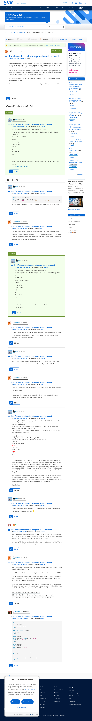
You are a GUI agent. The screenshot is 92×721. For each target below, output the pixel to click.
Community (9, 8)
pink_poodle (18, 611)
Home (5, 32)
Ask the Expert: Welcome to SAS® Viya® (76, 149)
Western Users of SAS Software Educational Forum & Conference (75, 100)
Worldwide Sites (76, 3)
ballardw (17, 525)
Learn (18, 8)
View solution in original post (20, 166)
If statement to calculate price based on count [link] (40, 32)
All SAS (65, 3)
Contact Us (80, 3)
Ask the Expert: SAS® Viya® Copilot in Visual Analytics (75, 114)
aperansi (14, 51)
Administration (60, 8)
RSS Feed (45, 39)
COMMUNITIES (21, 3)
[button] (6, 56)
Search (72, 3)
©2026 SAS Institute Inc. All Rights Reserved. (54, 715)
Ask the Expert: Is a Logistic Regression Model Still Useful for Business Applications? (75, 126)
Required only (27, 702)
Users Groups (73, 108)
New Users (22, 32)
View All (80, 174)
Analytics (39, 8)
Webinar (72, 94)
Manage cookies (21, 708)
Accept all (15, 702)
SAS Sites (85, 3)
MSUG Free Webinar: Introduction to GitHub (75, 162)
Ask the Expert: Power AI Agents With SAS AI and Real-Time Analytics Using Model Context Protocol (76, 86)
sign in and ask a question (53, 45)
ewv (16, 119)
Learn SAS (13, 32)
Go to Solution (57, 51)
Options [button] (10, 39)
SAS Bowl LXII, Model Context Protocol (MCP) (75, 140)
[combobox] (34, 27)
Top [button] (9, 676)
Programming (28, 8)
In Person (72, 105)
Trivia (71, 145)
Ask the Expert (73, 91)
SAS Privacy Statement (29, 689)
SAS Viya (49, 8)
